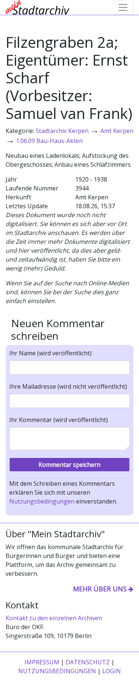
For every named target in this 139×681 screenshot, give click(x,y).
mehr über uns (100, 588)
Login (111, 671)
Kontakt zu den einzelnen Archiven (54, 618)
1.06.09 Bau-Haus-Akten (49, 141)
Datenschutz (88, 662)
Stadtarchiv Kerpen (62, 131)
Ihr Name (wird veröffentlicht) (50, 353)
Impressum (41, 662)
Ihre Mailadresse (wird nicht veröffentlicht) (68, 386)
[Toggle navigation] (123, 7)
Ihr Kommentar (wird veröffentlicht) (58, 420)
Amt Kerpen (116, 131)
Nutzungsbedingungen (42, 501)
